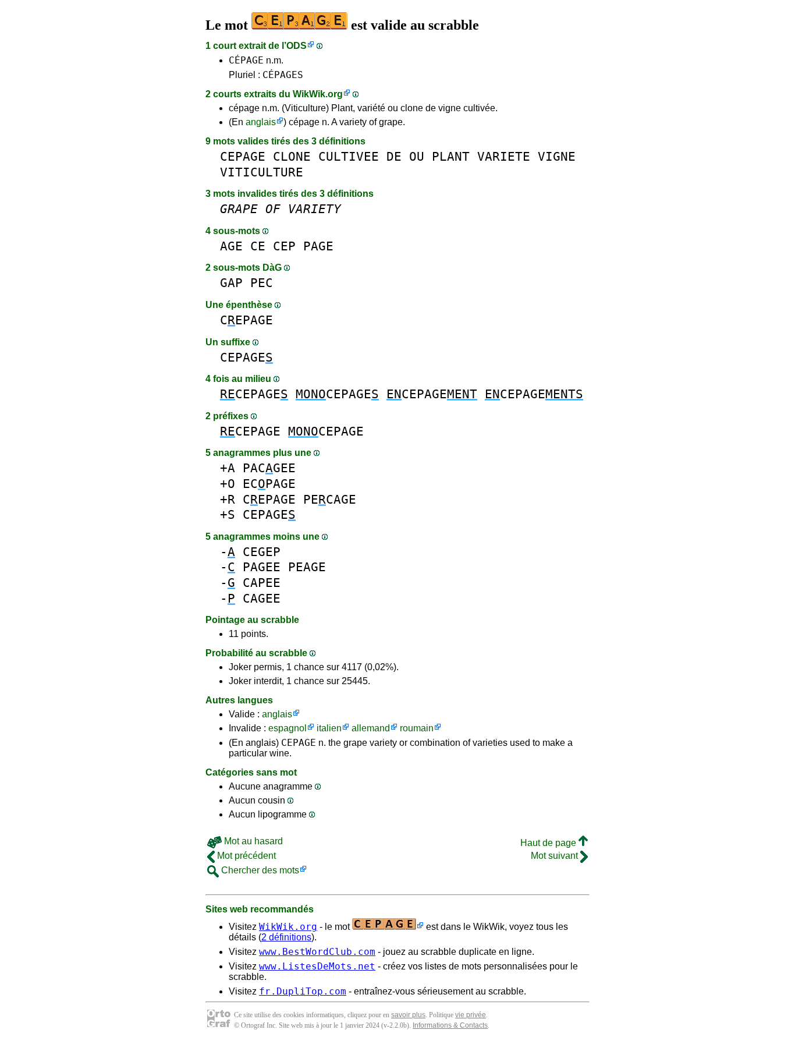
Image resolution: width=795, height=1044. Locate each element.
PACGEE (269, 468)
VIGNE (557, 156)
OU (416, 156)
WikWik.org (318, 94)
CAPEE (262, 582)
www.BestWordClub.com (317, 951)
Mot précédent (245, 856)
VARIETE (503, 156)
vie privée (470, 1015)
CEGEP (262, 551)
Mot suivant (555, 856)
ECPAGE (269, 483)
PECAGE (329, 499)
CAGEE (262, 598)
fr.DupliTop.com (302, 991)
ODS (296, 46)
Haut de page (549, 843)
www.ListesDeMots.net (317, 966)
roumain (417, 728)
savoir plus (408, 1015)
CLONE (292, 156)
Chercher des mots (259, 870)
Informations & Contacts (450, 1025)
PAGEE (262, 567)
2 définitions (286, 937)
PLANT (451, 156)
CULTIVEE (348, 156)
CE (257, 246)
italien (329, 728)
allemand (371, 728)
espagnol (287, 728)
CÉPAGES (282, 74)
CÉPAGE (246, 60)
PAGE (318, 246)
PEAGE (307, 567)
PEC (261, 282)
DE (394, 156)
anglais (261, 122)
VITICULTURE (261, 172)
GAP (231, 282)
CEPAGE (242, 156)
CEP (284, 246)
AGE (231, 246)
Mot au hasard (252, 841)
